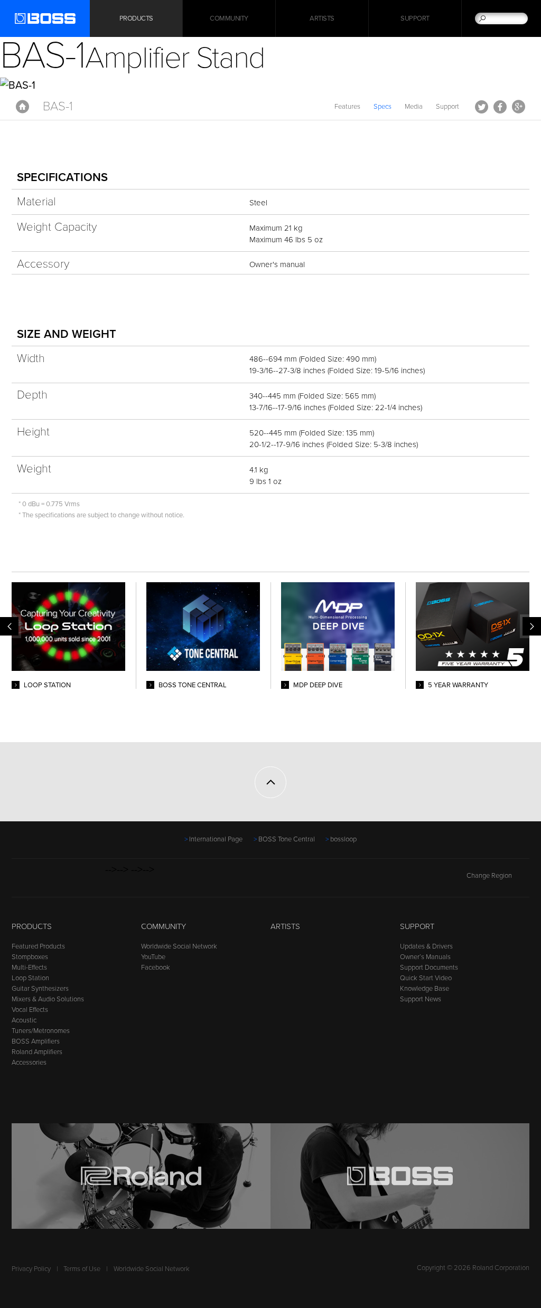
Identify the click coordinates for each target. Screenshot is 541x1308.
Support (415, 18)
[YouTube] (58, 881)
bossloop (343, 839)
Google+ (518, 106)
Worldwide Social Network (179, 946)
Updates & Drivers (426, 946)
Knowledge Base (424, 988)
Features (347, 106)
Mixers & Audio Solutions (48, 999)
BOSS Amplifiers (36, 1041)
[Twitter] (38, 881)
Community (229, 18)
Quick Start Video (426, 978)
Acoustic (24, 1020)
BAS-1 (58, 106)
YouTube (153, 957)
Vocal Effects (30, 1010)
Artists (322, 18)
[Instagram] (78, 881)
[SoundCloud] (98, 881)
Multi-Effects (29, 967)
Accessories (29, 1062)
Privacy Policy (31, 1269)
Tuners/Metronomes (41, 1031)
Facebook (500, 106)
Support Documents (429, 967)
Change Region (489, 875)
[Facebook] (18, 881)
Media (414, 106)
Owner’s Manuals (425, 957)
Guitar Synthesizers (40, 988)
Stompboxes (30, 957)
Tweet (481, 106)
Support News (420, 999)
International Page (215, 839)
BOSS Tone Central (286, 839)
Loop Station (30, 978)
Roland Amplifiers (37, 1052)
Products (32, 926)
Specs (382, 106)
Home (22, 106)
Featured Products (38, 946)
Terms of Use (81, 1269)
